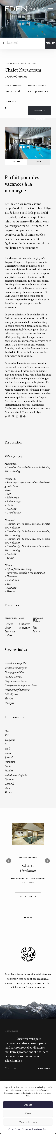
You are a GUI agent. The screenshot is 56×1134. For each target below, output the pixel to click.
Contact (33, 9)
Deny (28, 1113)
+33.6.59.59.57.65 (38, 9)
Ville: (21, 618)
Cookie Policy (14, 1129)
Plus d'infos (28, 897)
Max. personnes (37, 86)
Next (47, 142)
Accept (28, 1104)
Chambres (10, 102)
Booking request (40, 112)
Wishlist (44, 9)
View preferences (28, 1122)
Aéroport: (10, 618)
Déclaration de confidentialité (34, 1129)
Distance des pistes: (38, 620)
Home (7, 63)
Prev (8, 860)
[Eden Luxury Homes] (16, 9)
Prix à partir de (13, 86)
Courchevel (15, 63)
